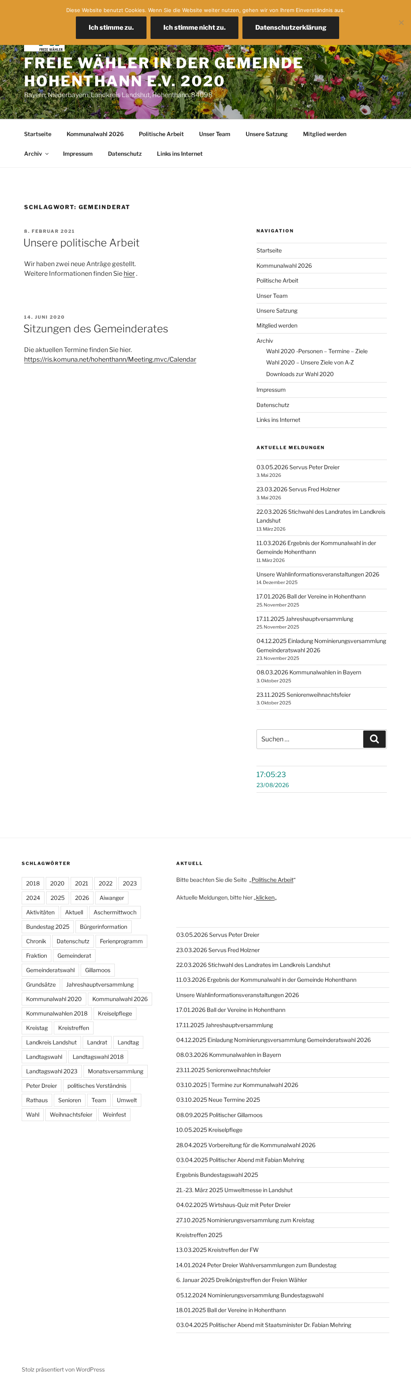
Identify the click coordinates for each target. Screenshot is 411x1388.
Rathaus (37, 1100)
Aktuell (74, 912)
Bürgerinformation (103, 926)
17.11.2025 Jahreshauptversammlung (304, 618)
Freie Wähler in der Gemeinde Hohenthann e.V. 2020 (164, 72)
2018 (33, 883)
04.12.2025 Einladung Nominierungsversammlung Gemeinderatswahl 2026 (273, 1039)
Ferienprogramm (121, 941)
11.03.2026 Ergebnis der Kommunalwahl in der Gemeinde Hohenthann (266, 979)
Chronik (36, 941)
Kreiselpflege (115, 1013)
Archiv (33, 153)
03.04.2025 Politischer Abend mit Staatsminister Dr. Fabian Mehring (263, 1324)
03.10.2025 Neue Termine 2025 (218, 1099)
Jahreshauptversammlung (100, 984)
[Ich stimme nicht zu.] (401, 22)
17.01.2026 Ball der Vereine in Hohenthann (311, 596)
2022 (105, 883)
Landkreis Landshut (51, 1042)
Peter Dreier (41, 1085)
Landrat (97, 1042)
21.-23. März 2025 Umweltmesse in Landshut (234, 1190)
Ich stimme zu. (111, 27)
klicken (265, 897)
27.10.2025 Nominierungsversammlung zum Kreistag (245, 1220)
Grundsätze (41, 984)
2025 (58, 897)
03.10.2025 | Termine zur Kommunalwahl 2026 (237, 1084)
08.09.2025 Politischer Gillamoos (219, 1114)
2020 (57, 883)
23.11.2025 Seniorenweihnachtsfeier (303, 694)
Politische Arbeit (161, 133)
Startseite (37, 133)
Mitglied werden (324, 133)
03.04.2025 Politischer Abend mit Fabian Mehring (240, 1159)
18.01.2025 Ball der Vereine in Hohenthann (231, 1310)
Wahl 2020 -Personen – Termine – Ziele (317, 351)
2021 (81, 883)
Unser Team (214, 133)
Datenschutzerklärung (290, 27)
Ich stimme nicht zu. (194, 27)
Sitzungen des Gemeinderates (95, 328)
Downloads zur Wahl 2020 (300, 373)
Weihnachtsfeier (71, 1114)
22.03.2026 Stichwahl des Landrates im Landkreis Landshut (253, 964)
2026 (82, 897)
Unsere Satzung (267, 133)
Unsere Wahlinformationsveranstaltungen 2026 (317, 574)
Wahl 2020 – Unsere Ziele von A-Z (310, 362)
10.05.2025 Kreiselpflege (209, 1129)
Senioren (69, 1100)
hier (129, 273)
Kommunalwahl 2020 (54, 998)
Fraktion (36, 955)
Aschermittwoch (115, 912)
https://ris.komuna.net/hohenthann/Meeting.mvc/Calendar (110, 359)
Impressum (78, 153)
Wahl (32, 1114)
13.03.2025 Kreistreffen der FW (217, 1249)
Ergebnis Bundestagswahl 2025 (217, 1174)
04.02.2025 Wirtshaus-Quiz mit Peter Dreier (233, 1204)
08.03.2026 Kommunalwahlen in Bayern (308, 672)
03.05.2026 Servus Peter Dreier (298, 467)
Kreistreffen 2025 (199, 1234)
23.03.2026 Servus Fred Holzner (298, 489)
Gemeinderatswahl (50, 970)
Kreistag (37, 1027)
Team (99, 1100)
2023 (130, 883)
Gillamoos (97, 970)
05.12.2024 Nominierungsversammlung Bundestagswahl (250, 1295)
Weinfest (114, 1114)
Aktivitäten (40, 912)
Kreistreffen (73, 1027)
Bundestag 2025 (47, 926)
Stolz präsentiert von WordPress (63, 1369)
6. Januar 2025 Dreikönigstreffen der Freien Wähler (241, 1279)
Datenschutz (125, 153)
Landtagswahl (44, 1056)
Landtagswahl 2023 (51, 1071)
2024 (33, 897)
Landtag (128, 1042)
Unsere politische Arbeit (81, 242)
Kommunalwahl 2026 (95, 133)
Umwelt (127, 1100)
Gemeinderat (74, 955)
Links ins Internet (180, 153)
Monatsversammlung (115, 1071)
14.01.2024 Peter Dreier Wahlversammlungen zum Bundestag (256, 1265)
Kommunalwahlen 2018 (56, 1013)
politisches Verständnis (96, 1085)
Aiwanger (112, 897)
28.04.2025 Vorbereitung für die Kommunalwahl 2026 (245, 1145)
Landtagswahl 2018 (98, 1056)
